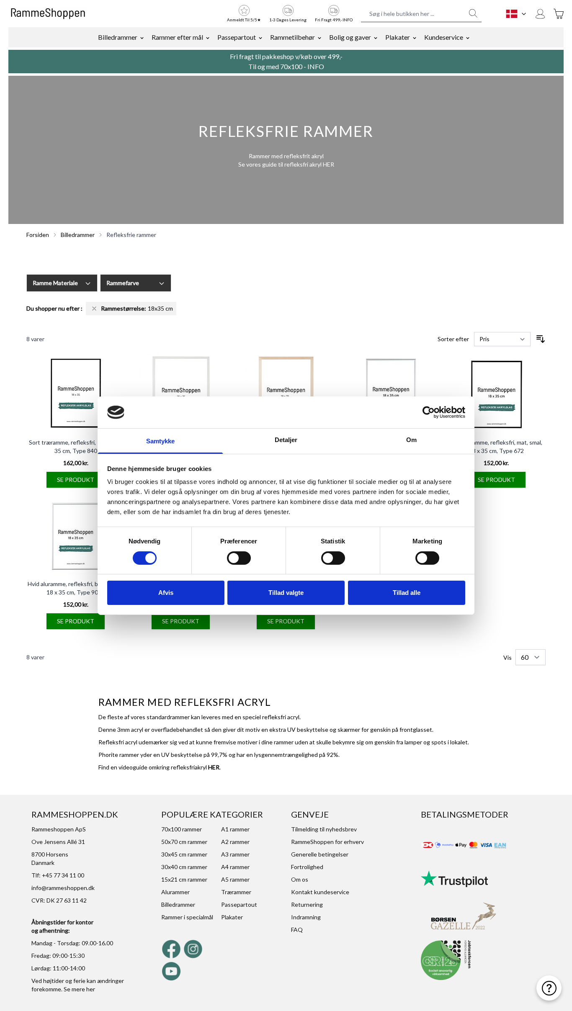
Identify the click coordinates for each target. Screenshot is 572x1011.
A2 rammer (235, 841)
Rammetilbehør (292, 37)
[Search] (473, 13)
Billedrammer (117, 37)
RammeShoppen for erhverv (327, 841)
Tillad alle (406, 592)
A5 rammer (235, 879)
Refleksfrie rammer (131, 234)
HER (328, 164)
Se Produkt (75, 479)
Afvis (165, 592)
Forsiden (37, 234)
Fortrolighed (307, 866)
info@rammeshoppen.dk (63, 887)
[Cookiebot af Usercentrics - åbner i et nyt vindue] (428, 412)
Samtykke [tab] (160, 441)
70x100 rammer (181, 829)
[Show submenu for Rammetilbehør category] (319, 37)
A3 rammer (235, 854)
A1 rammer (235, 829)
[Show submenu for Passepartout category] (260, 37)
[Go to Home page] (48, 14)
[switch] (239, 558)
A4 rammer (235, 866)
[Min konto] (540, 14)
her (90, 989)
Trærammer (236, 891)
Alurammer (175, 891)
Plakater (397, 37)
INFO (315, 66)
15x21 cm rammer (184, 879)
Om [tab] (411, 439)
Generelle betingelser (319, 854)
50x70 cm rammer (184, 841)
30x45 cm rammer (184, 854)
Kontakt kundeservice (320, 891)
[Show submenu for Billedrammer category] (142, 37)
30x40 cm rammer (184, 866)
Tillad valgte (286, 592)
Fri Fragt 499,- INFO (334, 19)
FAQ (297, 929)
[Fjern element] (94, 309)
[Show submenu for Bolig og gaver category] (376, 37)
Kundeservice (443, 37)
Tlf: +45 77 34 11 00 (57, 875)
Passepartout (236, 37)
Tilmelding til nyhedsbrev (324, 829)
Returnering (307, 904)
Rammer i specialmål (187, 917)
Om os (299, 879)
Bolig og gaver (350, 37)
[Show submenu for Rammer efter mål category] (208, 37)
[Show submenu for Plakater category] (414, 37)
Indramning (306, 917)
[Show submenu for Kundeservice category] (468, 37)
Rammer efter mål (177, 37)
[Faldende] (541, 339)
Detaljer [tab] (286, 439)
